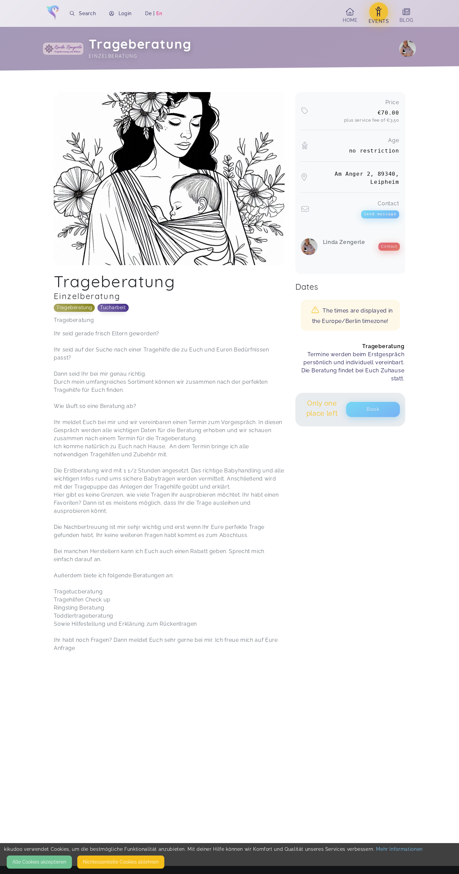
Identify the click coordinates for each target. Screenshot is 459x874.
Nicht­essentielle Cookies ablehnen (121, 862)
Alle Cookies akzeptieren (39, 862)
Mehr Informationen (399, 849)
